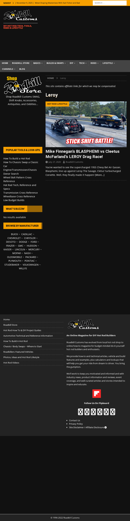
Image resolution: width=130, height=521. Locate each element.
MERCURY (34, 249)
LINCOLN (20, 249)
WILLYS (23, 268)
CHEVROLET (14, 238)
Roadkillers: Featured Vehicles (18, 351)
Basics (36, 63)
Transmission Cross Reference (20, 192)
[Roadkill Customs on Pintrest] (93, 413)
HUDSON (32, 245)
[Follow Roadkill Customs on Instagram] (86, 413)
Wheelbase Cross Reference (19, 196)
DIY (71, 63)
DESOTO (11, 241)
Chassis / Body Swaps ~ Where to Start (22, 346)
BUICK (14, 234)
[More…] (99, 174)
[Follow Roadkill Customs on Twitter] (106, 413)
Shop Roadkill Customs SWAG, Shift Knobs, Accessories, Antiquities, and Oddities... (23, 100)
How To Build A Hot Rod (15, 341)
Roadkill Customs (74, 161)
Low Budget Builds (13, 200)
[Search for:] (110, 2)
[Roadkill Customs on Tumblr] (99, 413)
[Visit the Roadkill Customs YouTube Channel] (112, 413)
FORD (34, 241)
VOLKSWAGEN (31, 264)
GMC (20, 245)
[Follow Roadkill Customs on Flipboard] (96, 396)
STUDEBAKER (11, 264)
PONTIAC (30, 260)
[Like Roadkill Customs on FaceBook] (80, 413)
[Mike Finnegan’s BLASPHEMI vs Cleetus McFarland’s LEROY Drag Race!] (86, 124)
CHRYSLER (30, 238)
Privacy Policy (76, 423)
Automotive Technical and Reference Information (28, 335)
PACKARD (30, 257)
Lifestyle (108, 63)
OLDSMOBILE (14, 257)
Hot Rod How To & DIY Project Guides (22, 330)
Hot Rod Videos (11, 362)
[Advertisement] (87, 33)
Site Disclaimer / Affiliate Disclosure (86, 427)
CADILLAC (26, 234)
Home (5, 63)
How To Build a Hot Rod (16, 158)
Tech (81, 63)
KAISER (8, 249)
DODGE (23, 241)
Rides (93, 63)
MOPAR (16, 253)
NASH (27, 253)
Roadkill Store (20, 63)
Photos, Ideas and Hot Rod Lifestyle (21, 357)
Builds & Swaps (55, 63)
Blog (22, 69)
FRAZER (10, 245)
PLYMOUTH (14, 260)
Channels (7, 69)
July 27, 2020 (55, 161)
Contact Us (74, 420)
